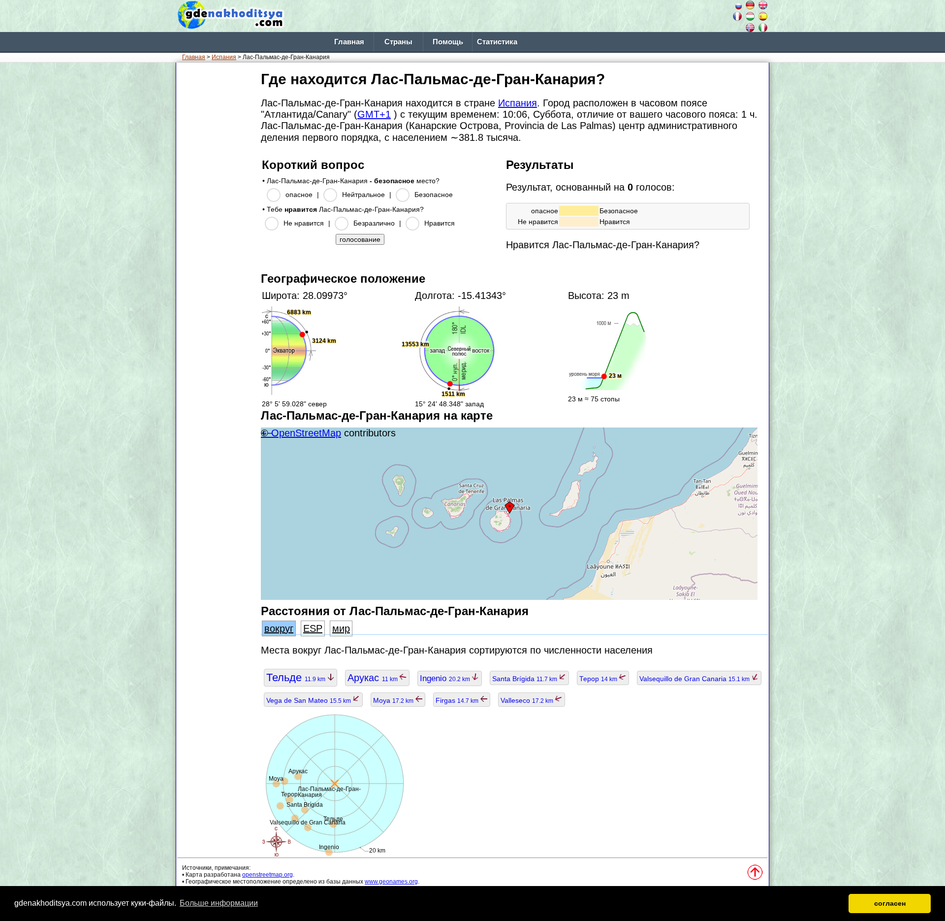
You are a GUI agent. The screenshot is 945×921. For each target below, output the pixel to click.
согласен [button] (890, 903)
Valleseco (528, 700)
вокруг (278, 628)
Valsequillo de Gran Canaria (695, 679)
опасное (299, 194)
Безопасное (433, 194)
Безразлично (374, 223)
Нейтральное (363, 194)
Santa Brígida (525, 679)
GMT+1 (374, 114)
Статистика (497, 42)
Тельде (296, 677)
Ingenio (446, 678)
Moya (394, 700)
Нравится (439, 223)
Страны (398, 42)
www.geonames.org (391, 881)
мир (341, 628)
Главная (349, 42)
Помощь (448, 42)
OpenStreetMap (306, 433)
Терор (599, 679)
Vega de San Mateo (309, 700)
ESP (312, 628)
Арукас (373, 677)
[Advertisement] (216, 216)
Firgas (458, 700)
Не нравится (304, 223)
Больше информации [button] (219, 903)
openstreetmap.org (267, 874)
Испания (224, 57)
